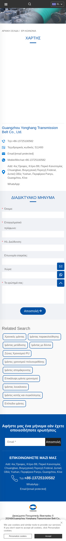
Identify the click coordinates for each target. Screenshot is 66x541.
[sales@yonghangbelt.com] (60, 266)
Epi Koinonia (28, 31)
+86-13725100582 (22, 141)
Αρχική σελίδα (10, 31)
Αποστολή (31, 311)
